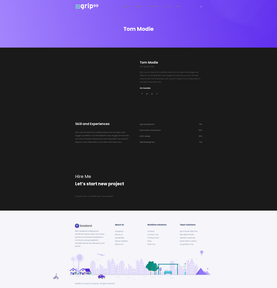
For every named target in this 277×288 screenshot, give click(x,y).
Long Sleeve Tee (186, 244)
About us (118, 235)
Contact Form (153, 238)
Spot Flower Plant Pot (188, 231)
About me (119, 244)
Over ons (167, 6)
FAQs (178, 6)
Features (138, 6)
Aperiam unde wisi (187, 238)
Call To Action (153, 6)
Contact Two (153, 235)
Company (119, 231)
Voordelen (125, 6)
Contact (151, 231)
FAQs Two (151, 244)
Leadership (119, 238)
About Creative (121, 241)
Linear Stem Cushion (188, 241)
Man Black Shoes (187, 235)
